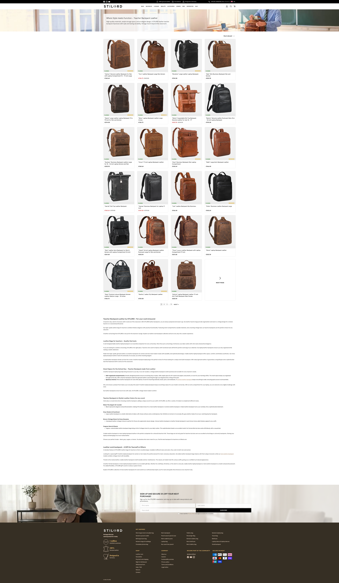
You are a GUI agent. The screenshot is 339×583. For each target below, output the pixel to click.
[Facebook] (104, 2)
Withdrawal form (140, 564)
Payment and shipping (142, 559)
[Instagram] (107, 2)
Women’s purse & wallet (142, 536)
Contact (138, 572)
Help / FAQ (139, 567)
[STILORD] (113, 6)
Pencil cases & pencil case (168, 536)
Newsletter (139, 557)
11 (171, 304)
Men (183, 6)
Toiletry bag (190, 533)
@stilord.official (191, 554)
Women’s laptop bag (217, 533)
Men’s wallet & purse (167, 538)
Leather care (139, 554)
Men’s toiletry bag (191, 544)
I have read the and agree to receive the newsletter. (197, 513)
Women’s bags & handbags (143, 541)
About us (163, 554)
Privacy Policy (191, 513)
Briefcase (214, 538)
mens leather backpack (227, 454)
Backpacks (149, 6)
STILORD (109, 579)
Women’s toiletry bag (192, 538)
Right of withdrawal (141, 562)
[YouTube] (109, 2)
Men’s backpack (165, 533)
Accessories (171, 6)
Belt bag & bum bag (141, 538)
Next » (176, 304)
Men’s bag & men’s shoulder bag (145, 533)
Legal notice (164, 567)
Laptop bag (164, 541)
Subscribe (223, 510)
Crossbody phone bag (142, 544)
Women (178, 6)
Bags (142, 6)
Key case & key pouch (167, 544)
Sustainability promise (167, 559)
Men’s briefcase (191, 541)
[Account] (226, 6)
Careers (163, 557)
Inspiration (190, 6)
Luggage (156, 6)
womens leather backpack (184, 379)
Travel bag (215, 536)
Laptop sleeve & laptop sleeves (220, 541)
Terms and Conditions (167, 564)
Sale (196, 6)
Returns (138, 570)
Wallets (163, 6)
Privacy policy (165, 562)
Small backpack (216, 544)
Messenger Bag (191, 536)
